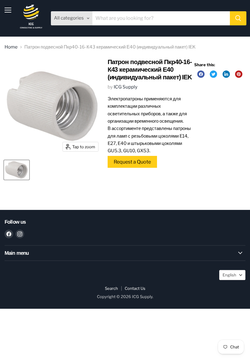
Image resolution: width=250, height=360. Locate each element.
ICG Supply (126, 87)
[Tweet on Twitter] (213, 74)
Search (111, 288)
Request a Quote (132, 162)
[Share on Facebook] (201, 74)
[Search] (238, 18)
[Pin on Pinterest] (238, 74)
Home (11, 47)
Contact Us (135, 288)
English (229, 274)
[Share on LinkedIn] (226, 74)
